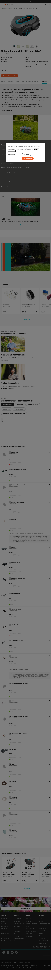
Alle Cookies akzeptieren (28, 158)
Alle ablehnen (26, 154)
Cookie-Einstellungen (11, 154)
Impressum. (18, 150)
